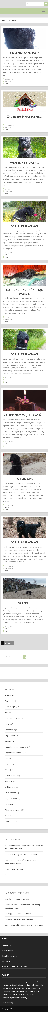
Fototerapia (9, 712)
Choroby (8, 701)
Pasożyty (8, 764)
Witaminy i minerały (12, 810)
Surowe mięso (10, 793)
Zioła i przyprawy (12, 821)
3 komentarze (8, 507)
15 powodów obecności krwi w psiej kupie (26, 925)
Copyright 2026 (7, 1009)
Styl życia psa (10, 787)
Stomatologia (10, 781)
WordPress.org (8, 961)
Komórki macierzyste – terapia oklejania (21, 854)
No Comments (9, 81)
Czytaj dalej (8, 1002)
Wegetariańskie (11, 798)
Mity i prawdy (10, 735)
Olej (6, 758)
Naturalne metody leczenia (15, 747)
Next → (10, 643)
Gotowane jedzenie (13, 718)
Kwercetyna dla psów (21, 899)
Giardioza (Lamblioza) (24, 913)
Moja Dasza (12, 20)
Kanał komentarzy (9, 956)
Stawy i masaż (10, 775)
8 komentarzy (8, 444)
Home (3, 20)
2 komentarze (8, 191)
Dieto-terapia (10, 706)
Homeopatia (10, 729)
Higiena (8, 724)
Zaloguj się (6, 945)
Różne (7, 770)
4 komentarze (8, 255)
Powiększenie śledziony (14, 869)
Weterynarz (9, 804)
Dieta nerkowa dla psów (23, 919)
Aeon (7, 875)
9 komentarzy (8, 380)
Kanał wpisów (7, 950)
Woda (7, 815)
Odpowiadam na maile (13, 752)
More (6, 84)
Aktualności (9, 695)
